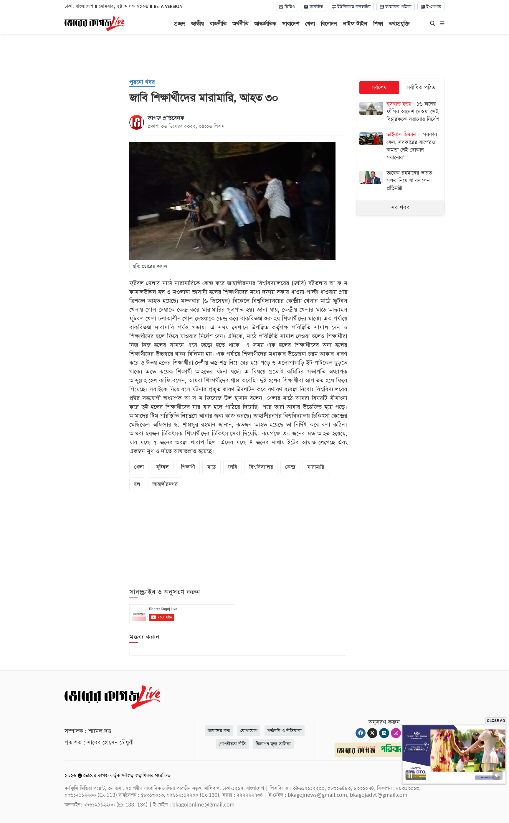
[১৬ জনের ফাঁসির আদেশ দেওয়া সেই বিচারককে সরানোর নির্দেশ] (400, 112)
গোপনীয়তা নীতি (232, 744)
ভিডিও (289, 7)
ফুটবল (162, 467)
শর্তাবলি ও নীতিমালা (284, 730)
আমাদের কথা (219, 730)
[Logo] (94, 23)
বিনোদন (329, 23)
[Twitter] (372, 733)
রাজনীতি (218, 23)
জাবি (232, 467)
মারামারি (315, 467)
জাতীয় (197, 23)
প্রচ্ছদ (179, 23)
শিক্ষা (378, 23)
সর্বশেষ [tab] (379, 88)
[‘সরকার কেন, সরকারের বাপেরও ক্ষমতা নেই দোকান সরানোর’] (400, 147)
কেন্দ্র (290, 467)
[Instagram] (396, 733)
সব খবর (400, 207)
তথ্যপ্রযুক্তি (399, 23)
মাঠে (211, 467)
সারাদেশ (290, 23)
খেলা (310, 23)
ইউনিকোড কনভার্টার (353, 7)
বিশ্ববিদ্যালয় (261, 467)
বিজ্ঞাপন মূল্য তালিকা (273, 744)
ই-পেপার (433, 7)
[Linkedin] (384, 733)
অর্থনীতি (240, 23)
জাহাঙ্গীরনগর (165, 484)
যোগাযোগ (248, 730)
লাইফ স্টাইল (355, 23)
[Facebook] (361, 733)
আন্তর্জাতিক (265, 23)
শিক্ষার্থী (188, 467)
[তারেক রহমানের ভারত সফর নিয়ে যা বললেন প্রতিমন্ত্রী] (400, 181)
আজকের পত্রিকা (398, 7)
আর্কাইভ (315, 7)
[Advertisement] (254, 56)
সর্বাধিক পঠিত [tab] (420, 88)
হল (137, 484)
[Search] (432, 24)
